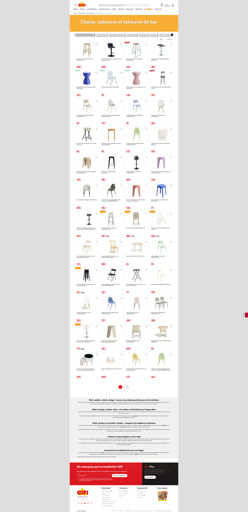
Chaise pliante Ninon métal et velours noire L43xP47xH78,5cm (110, 285)
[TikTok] (91, 503)
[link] (114, 11)
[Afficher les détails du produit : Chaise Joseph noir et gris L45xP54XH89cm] (136, 303)
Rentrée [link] (76, 9)
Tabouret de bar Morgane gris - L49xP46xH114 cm (109, 228)
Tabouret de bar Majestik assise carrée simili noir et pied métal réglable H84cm (86, 228)
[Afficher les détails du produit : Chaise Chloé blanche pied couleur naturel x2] (111, 360)
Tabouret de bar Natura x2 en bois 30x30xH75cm (85, 59)
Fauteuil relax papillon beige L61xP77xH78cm (132, 341)
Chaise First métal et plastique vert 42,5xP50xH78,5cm (134, 144)
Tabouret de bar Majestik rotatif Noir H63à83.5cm (160, 59)
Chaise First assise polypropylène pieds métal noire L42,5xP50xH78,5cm (110, 200)
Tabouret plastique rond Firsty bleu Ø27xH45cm (159, 200)
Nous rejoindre (140, 493)
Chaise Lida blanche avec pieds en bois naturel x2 (160, 228)
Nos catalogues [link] (148, 9)
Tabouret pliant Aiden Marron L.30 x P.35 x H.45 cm (86, 144)
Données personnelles (138, 510)
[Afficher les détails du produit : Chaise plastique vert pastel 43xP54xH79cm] (161, 247)
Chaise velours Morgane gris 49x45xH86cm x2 (158, 313)
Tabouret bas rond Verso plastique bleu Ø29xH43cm (86, 87)
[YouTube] (85, 503)
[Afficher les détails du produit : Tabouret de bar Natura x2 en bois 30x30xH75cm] (87, 50)
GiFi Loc (121, 497)
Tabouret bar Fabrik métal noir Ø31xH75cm (108, 172)
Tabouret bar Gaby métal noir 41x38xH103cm (133, 172)
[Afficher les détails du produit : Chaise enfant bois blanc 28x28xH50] (111, 78)
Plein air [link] (82, 9)
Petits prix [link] (121, 9)
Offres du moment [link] (104, 9)
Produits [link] (114, 9)
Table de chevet (143, 34)
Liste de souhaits (106, 495)
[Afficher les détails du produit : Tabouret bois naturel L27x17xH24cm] (136, 247)
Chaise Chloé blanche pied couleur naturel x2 (111, 369)
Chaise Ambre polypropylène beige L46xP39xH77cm (85, 116)
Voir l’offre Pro (150, 477)
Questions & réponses (107, 491)
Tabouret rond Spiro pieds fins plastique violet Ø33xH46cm (160, 172)
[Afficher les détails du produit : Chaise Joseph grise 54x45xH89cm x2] (136, 219)
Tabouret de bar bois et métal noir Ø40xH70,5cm (134, 59)
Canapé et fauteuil (101, 34)
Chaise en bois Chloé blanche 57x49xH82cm (158, 116)
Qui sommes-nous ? (141, 491)
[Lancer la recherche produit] (100, 5)
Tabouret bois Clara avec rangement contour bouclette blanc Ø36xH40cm (86, 369)
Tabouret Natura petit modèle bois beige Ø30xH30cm (161, 341)
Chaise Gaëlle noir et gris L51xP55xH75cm (87, 200)
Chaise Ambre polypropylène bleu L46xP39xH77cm (134, 116)
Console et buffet (131, 34)
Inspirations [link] (138, 9)
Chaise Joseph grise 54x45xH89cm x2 (135, 228)
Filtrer (168, 39)
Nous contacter (105, 493)
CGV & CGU (120, 510)
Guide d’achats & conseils (107, 503)
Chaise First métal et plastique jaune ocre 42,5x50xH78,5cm (136, 369)
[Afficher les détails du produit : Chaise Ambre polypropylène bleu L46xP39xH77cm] (136, 106)
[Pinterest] (88, 503)
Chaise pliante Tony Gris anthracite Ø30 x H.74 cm (161, 87)
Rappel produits (105, 499)
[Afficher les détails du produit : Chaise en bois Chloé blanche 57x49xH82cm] (161, 106)
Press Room (139, 497)
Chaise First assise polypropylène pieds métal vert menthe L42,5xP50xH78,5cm (161, 369)
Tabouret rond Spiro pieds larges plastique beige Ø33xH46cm (109, 341)
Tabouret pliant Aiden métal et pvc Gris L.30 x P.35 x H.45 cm (135, 285)
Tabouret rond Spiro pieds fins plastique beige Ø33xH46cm (86, 172)
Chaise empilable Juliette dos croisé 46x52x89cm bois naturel (110, 257)
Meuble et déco (81, 13)
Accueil (75, 13)
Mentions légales (128, 510)
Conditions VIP (122, 495)
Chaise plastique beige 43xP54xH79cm (160, 284)
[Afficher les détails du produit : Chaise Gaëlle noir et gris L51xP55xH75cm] (87, 191)
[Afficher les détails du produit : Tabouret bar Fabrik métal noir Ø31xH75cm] (111, 162)
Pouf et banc (153, 34)
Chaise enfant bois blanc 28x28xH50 (110, 87)
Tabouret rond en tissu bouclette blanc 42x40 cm (160, 144)
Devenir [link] (158, 9)
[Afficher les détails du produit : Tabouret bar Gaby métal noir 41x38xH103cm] (136, 162)
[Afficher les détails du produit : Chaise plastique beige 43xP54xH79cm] (161, 275)
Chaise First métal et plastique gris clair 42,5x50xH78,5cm (110, 116)
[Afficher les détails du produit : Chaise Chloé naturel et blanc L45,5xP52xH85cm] (87, 303)
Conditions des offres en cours (109, 501)
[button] (161, 5)
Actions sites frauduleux (107, 505)
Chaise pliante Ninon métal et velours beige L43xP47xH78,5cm (86, 257)
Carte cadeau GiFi (123, 491)
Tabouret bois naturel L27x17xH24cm (135, 256)
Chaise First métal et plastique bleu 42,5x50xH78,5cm (109, 313)
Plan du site (114, 510)
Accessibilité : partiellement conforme (162, 510)
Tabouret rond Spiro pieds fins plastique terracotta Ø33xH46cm (136, 200)
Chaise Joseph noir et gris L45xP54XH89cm (132, 313)
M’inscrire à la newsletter (120, 475)
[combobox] (124, 5)
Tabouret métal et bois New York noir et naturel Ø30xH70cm (86, 285)
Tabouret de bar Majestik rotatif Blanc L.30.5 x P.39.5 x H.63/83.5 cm (86, 341)
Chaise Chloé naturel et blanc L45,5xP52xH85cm (84, 313)
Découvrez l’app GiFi (123, 493)
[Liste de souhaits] (97, 45)
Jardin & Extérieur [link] (92, 9)
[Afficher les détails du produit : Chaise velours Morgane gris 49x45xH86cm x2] (161, 303)
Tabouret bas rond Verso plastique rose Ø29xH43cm (135, 87)
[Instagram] (81, 503)
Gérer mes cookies (149, 510)
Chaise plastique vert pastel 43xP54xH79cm (158, 257)
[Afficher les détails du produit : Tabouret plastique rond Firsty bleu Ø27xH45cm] (161, 191)
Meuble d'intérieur (90, 13)
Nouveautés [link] (129, 9)
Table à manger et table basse (116, 34)
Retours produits (105, 497)
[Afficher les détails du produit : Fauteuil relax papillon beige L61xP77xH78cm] (136, 331)
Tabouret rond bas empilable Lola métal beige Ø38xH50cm (111, 144)
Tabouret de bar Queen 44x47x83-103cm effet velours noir (111, 59)
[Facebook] (78, 503)
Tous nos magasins (141, 495)
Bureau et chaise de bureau (166, 34)
